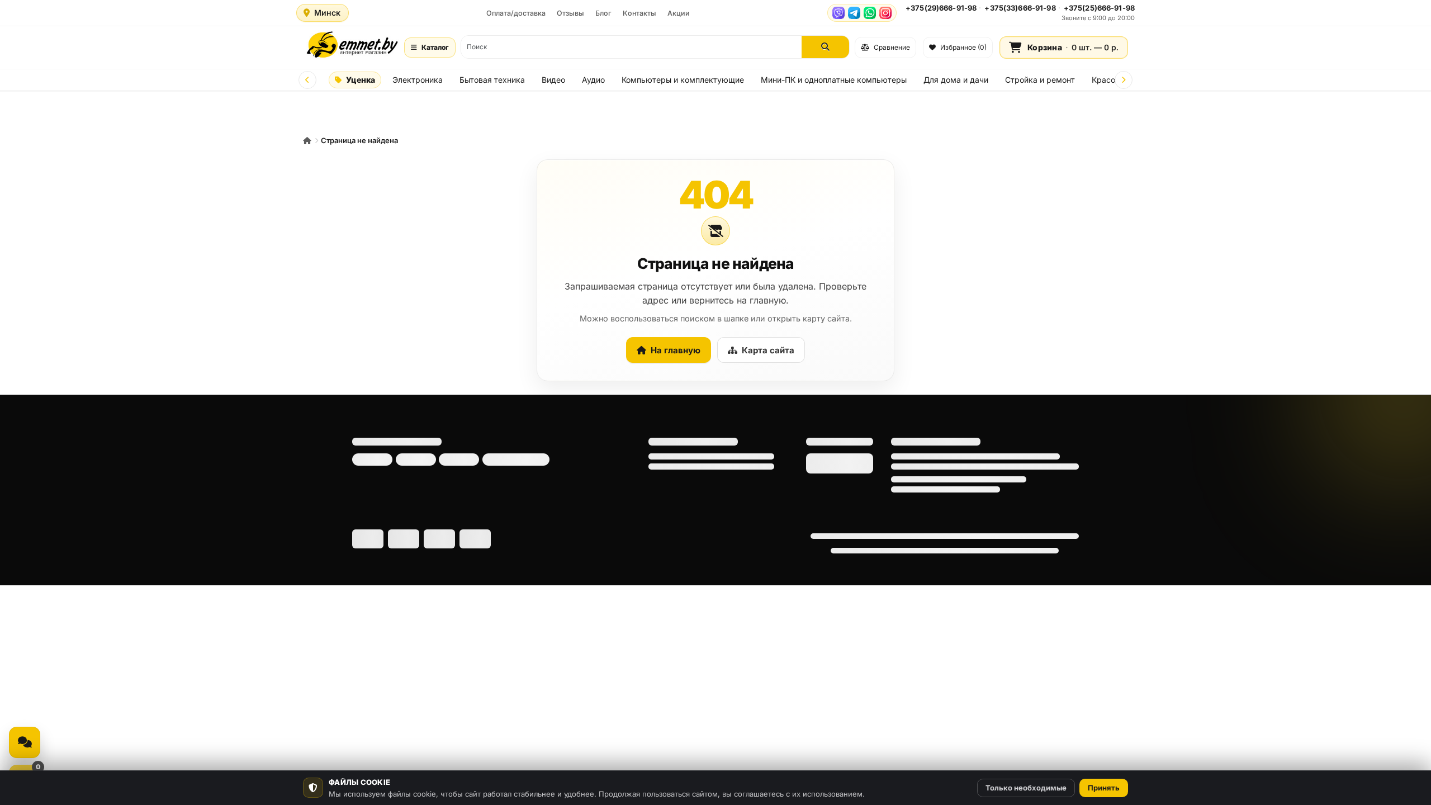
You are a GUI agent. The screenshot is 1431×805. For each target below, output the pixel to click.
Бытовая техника (492, 79)
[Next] (1124, 80)
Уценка (360, 79)
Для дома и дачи (955, 79)
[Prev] (307, 80)
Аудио (593, 79)
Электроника (417, 79)
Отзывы (570, 13)
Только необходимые (1026, 787)
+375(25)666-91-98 (1099, 7)
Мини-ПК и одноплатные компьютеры (834, 79)
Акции (678, 13)
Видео (553, 79)
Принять (1104, 787)
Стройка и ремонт (1040, 79)
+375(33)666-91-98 (1019, 7)
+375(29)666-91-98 (941, 7)
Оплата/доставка (516, 13)
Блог (603, 13)
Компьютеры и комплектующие (683, 79)
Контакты (639, 13)
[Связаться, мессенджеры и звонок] (24, 742)
